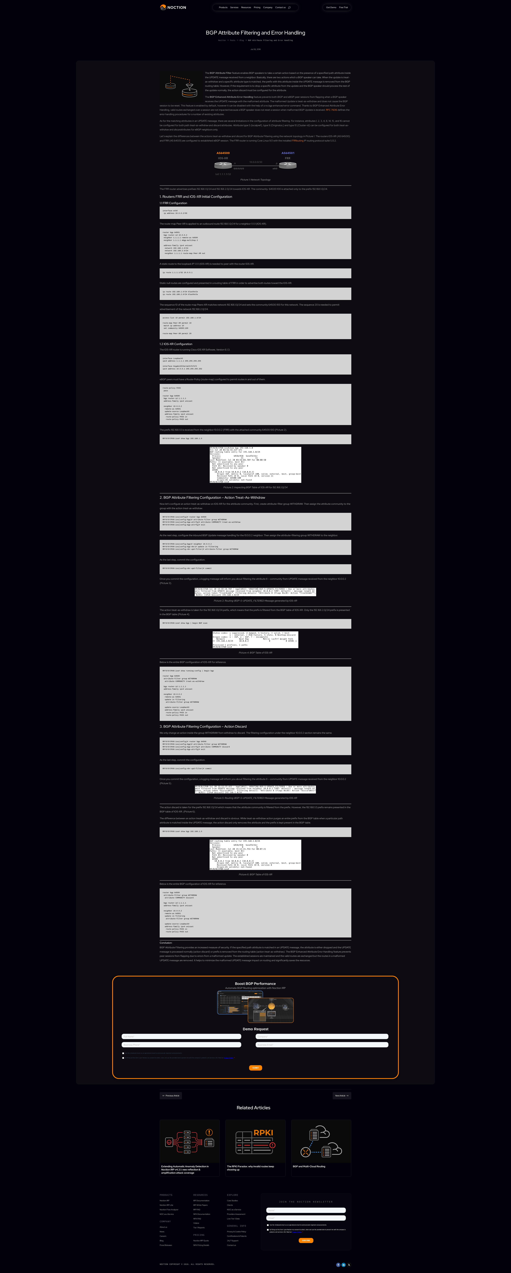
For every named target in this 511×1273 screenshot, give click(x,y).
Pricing (257, 8)
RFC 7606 (331, 109)
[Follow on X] (349, 1265)
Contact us (280, 8)
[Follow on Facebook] (338, 1265)
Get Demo (331, 8)
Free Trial (343, 8)
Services (234, 8)
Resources (246, 8)
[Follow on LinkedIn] (343, 1265)
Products (223, 8)
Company (267, 8)
